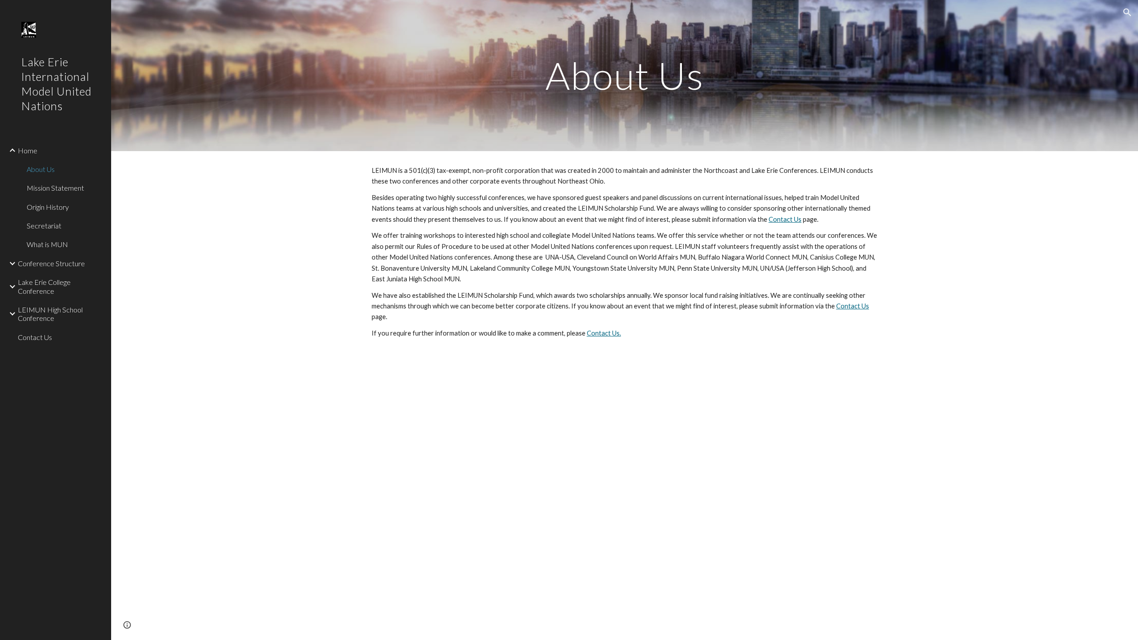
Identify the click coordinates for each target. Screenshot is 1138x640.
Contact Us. (604, 333)
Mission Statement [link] (55, 188)
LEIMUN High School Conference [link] (50, 313)
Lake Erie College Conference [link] (44, 286)
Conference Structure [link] (51, 263)
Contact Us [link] (35, 337)
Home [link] (27, 150)
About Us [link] (41, 169)
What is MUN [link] (47, 244)
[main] (624, 75)
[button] (1127, 12)
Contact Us (785, 219)
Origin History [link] (48, 207)
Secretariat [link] (44, 225)
